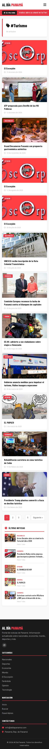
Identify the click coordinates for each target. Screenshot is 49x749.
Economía (6, 668)
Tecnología (7, 690)
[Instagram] (4, 645)
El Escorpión (7, 677)
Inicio (4, 705)
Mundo (5, 672)
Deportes (6, 664)
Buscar (5, 709)
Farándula (6, 681)
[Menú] (45, 4)
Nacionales (7, 659)
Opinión (5, 685)
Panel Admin (7, 713)
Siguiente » (38, 518)
